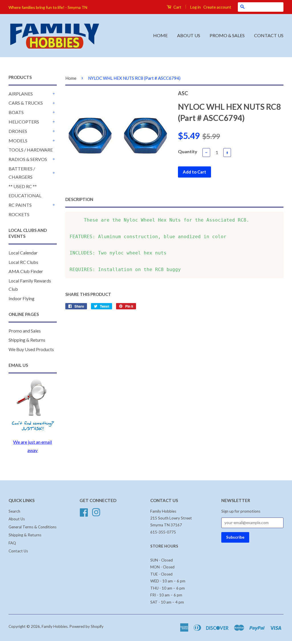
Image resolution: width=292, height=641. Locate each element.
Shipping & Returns (27, 340)
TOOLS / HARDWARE (31, 149)
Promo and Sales (25, 330)
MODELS (18, 140)
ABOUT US (188, 35)
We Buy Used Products (31, 349)
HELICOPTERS (24, 121)
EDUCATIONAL (25, 195)
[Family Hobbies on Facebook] (84, 511)
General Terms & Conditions (32, 527)
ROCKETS (19, 214)
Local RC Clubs (23, 262)
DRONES (18, 131)
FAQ (12, 543)
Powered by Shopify (86, 626)
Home (70, 78)
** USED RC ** (23, 186)
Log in (195, 7)
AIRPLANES (21, 93)
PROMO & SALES (227, 35)
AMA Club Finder (26, 271)
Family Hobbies (55, 626)
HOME (160, 35)
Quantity (187, 151)
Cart (177, 7)
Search (14, 511)
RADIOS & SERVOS (28, 159)
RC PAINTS (20, 205)
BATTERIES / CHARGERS (22, 173)
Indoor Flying (22, 298)
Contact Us (18, 551)
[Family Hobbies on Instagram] (96, 511)
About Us (17, 519)
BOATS (16, 112)
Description (79, 199)
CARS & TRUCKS (26, 102)
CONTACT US (268, 35)
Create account (217, 7)
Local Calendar (23, 252)
